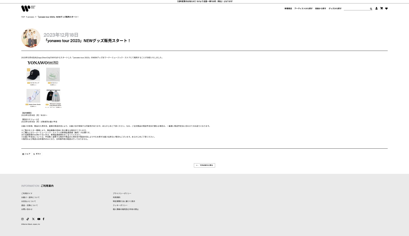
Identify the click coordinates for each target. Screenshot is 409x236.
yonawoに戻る (206, 165)
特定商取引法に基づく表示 (124, 201)
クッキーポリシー (120, 205)
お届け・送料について (30, 197)
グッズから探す (335, 9)
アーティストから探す (303, 9)
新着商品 (288, 9)
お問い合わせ (26, 209)
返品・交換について (29, 205)
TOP (23, 17)
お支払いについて (28, 201)
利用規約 (116, 197)
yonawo (31, 17)
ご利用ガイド (26, 194)
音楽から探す (320, 9)
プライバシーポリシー (122, 194)
